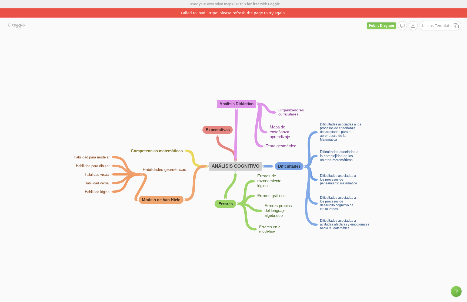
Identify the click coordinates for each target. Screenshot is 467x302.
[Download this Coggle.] (413, 25)
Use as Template (437, 25)
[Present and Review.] (402, 26)
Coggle (274, 4)
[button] (456, 291)
